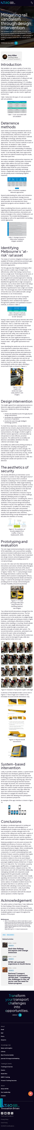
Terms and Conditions (7, 1116)
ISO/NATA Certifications (7, 1126)
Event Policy (4, 1122)
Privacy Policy (4, 1119)
